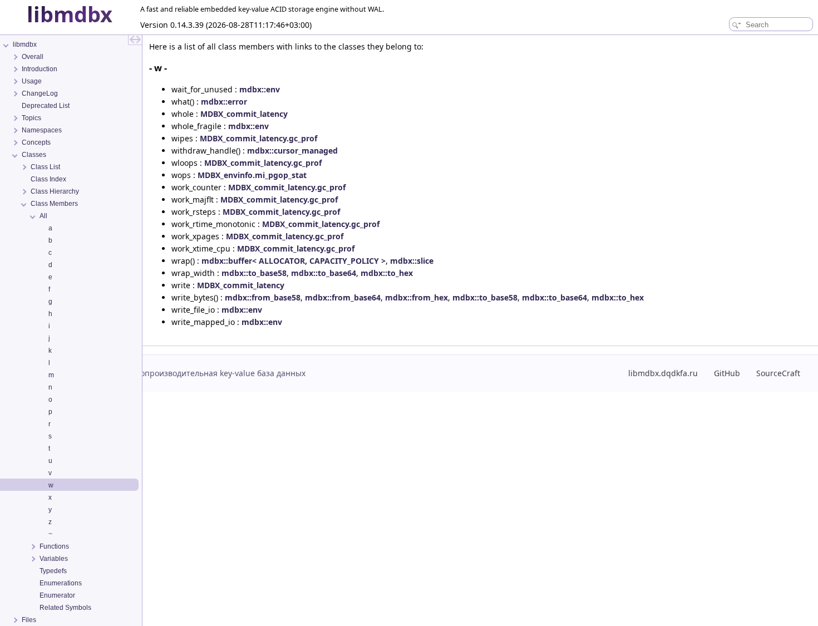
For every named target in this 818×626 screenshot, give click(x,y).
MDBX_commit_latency (244, 114)
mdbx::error (224, 101)
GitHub (727, 373)
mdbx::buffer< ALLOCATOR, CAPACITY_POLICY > (293, 260)
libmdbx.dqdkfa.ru (663, 373)
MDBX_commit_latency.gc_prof (258, 138)
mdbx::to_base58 (254, 273)
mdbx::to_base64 (323, 273)
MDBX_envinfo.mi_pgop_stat (252, 175)
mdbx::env (259, 89)
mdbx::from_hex (416, 297)
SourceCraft (778, 373)
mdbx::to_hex (387, 273)
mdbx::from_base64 (343, 297)
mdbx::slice (411, 260)
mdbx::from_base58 (262, 297)
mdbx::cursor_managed (292, 150)
